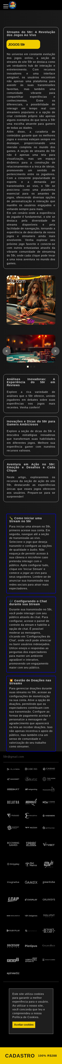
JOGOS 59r (16, 44)
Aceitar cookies (24, 1024)
